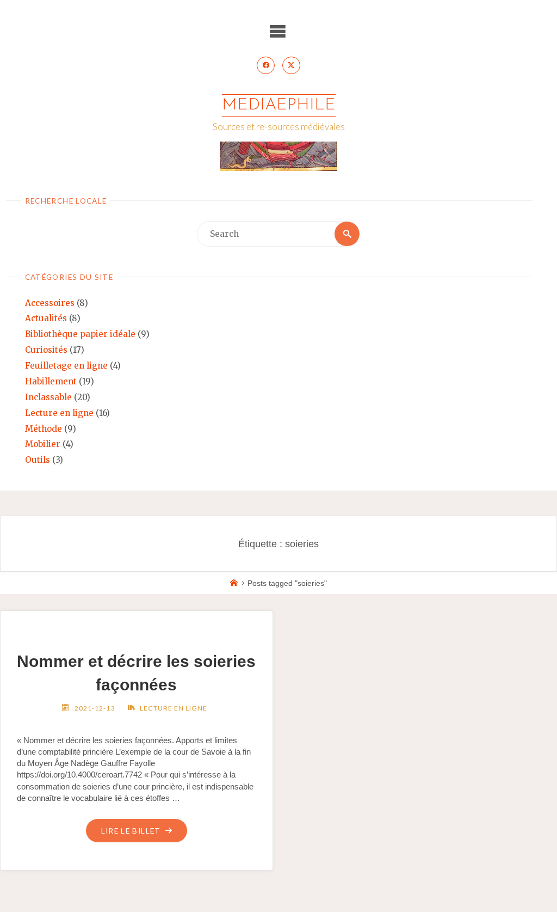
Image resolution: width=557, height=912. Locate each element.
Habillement (51, 381)
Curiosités (46, 350)
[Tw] (291, 65)
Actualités (46, 318)
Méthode (43, 429)
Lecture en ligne (59, 413)
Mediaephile (279, 105)
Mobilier (42, 444)
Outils (37, 460)
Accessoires (50, 303)
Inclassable (48, 397)
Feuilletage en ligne (66, 365)
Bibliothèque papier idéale (80, 334)
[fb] (265, 65)
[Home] (234, 583)
